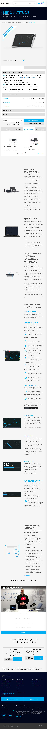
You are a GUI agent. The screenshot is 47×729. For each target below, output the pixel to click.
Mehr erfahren (27, 575)
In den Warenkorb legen (33, 120)
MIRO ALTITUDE (32, 22)
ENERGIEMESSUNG (5, 683)
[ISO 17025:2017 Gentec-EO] (9, 716)
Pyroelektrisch (6, 106)
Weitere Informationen (8, 659)
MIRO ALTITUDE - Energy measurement (23, 623)
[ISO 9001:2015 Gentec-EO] (3, 716)
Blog (17, 688)
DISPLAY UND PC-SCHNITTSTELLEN (5, 691)
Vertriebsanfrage (34, 683)
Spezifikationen (34, 67)
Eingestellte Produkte (20, 692)
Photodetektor (6, 102)
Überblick (12, 67)
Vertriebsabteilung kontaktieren (34, 123)
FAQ (17, 690)
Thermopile (5, 98)
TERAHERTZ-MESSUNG (6, 688)
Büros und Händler (35, 681)
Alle (30, 3)
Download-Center (20, 685)
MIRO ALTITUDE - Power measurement (23, 618)
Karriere (3, 712)
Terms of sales (30, 725)
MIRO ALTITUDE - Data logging (23, 627)
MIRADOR (34, 77)
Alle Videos (23, 632)
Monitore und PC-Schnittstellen (20, 22)
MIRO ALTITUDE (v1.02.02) (24, 77)
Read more (18, 716)
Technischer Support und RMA (37, 685)
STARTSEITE (3, 22)
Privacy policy (24, 725)
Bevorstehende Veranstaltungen (8, 710)
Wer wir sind (4, 707)
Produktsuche (19, 681)
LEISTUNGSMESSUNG (6, 681)
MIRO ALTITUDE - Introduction (23, 613)
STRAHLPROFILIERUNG (6, 685)
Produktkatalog (19, 683)
